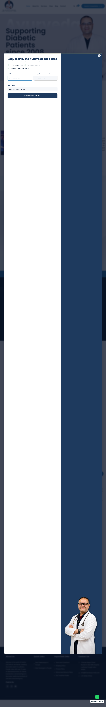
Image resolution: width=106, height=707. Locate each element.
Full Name (10, 73)
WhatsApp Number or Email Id (41, 73)
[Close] (99, 55)
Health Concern (12, 85)
